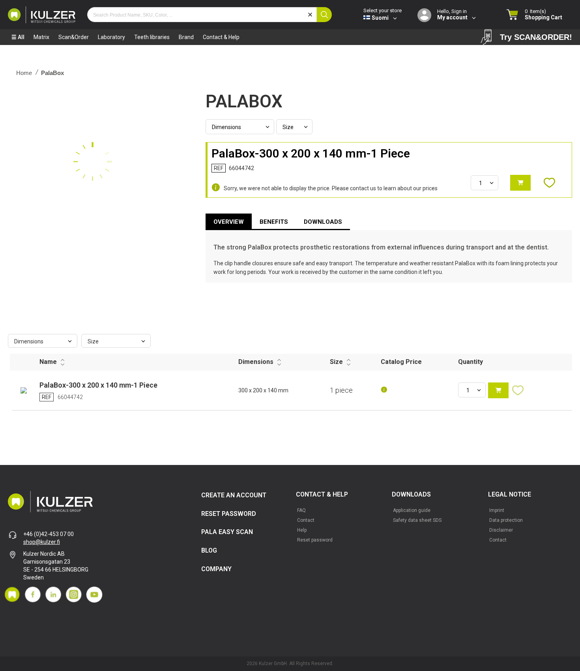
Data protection (506, 520)
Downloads (323, 221)
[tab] (229, 222)
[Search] (324, 14)
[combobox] (202, 14)
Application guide (411, 510)
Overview (228, 221)
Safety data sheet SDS (417, 520)
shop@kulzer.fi (41, 542)
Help (302, 530)
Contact (305, 520)
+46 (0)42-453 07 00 (48, 534)
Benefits (274, 221)
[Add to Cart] (520, 183)
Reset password (315, 540)
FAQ (301, 510)
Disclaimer (501, 530)
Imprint (496, 510)
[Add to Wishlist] (553, 182)
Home (24, 72)
